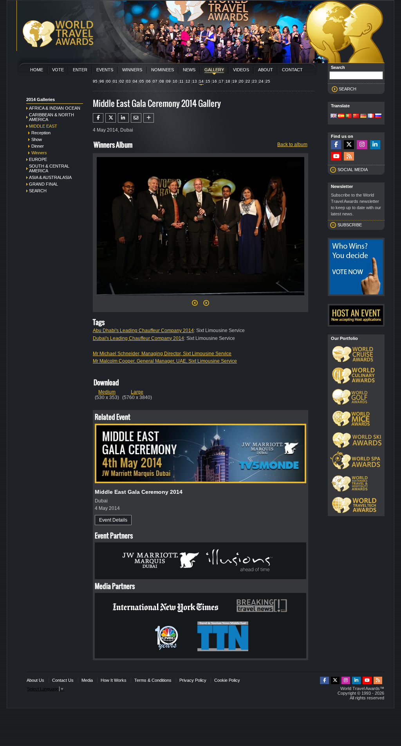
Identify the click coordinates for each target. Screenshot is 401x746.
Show (36, 139)
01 (115, 81)
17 (221, 81)
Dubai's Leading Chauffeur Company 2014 (138, 338)
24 (261, 81)
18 (228, 81)
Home (36, 69)
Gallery (214, 69)
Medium (107, 392)
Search (38, 190)
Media (87, 680)
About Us (35, 680)
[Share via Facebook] (98, 118)
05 (141, 81)
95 (95, 81)
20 (241, 81)
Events (104, 69)
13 (194, 81)
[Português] (348, 116)
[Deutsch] (363, 116)
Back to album (292, 144)
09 (168, 81)
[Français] (371, 116)
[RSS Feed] (349, 156)
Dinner (37, 146)
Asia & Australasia (50, 177)
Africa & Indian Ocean (54, 108)
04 (135, 81)
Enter (80, 69)
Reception (41, 132)
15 (208, 81)
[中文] (356, 116)
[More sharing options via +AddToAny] (149, 118)
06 (148, 81)
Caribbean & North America (51, 117)
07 (155, 81)
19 (234, 81)
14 (201, 81)
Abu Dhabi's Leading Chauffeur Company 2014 (143, 330)
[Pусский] (378, 116)
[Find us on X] (349, 144)
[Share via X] (111, 118)
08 (161, 81)
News (189, 69)
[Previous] (194, 305)
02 (121, 81)
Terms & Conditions (153, 680)
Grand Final (43, 184)
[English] (334, 116)
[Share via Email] (136, 118)
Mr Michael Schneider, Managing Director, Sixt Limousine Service (162, 353)
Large (137, 392)
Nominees (162, 69)
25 (268, 81)
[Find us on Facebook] (336, 144)
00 (108, 81)
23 (254, 81)
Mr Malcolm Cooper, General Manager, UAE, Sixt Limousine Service (165, 361)
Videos (241, 69)
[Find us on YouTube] (336, 156)
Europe (38, 159)
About (265, 69)
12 (188, 81)
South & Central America (49, 168)
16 (214, 81)
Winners (132, 69)
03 (128, 81)
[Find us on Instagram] (362, 144)
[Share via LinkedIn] (123, 118)
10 (175, 81)
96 (101, 81)
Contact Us (63, 680)
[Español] (341, 116)
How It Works (113, 680)
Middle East (43, 126)
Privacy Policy (192, 680)
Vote (58, 69)
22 (248, 81)
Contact (292, 69)
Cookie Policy (227, 680)
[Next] (200, 297)
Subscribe (350, 224)
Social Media (353, 169)
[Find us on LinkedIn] (375, 144)
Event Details (113, 520)
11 (181, 81)
